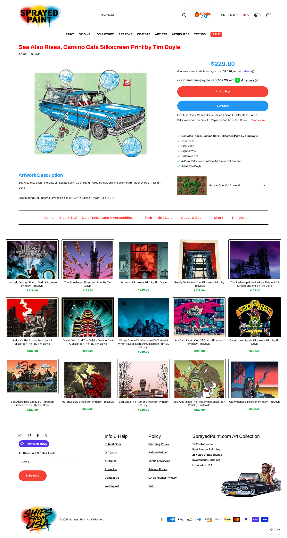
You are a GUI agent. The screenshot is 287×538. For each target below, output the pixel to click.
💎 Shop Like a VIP (257, 285)
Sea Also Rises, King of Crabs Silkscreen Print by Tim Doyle (199, 342)
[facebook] (38, 435)
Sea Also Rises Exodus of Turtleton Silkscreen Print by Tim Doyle (32, 403)
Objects (143, 34)
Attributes (180, 34)
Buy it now (223, 105)
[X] (46, 435)
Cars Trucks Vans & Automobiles (108, 217)
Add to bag (223, 91)
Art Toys (125, 34)
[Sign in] (257, 15)
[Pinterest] (29, 435)
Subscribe (33, 475)
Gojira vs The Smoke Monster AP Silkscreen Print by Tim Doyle (32, 342)
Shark (219, 217)
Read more (258, 120)
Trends (200, 34)
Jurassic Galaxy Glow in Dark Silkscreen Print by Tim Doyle (32, 284)
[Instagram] (20, 435)
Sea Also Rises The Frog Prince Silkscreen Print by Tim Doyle (199, 403)
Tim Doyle (34, 54)
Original (85, 34)
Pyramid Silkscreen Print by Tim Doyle (143, 282)
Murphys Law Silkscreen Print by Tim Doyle (88, 401)
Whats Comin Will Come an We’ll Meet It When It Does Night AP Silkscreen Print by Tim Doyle (143, 344)
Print (69, 34)
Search (184, 15)
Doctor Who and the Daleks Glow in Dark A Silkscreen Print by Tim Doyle (88, 342)
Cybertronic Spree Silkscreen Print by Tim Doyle (254, 342)
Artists (161, 34)
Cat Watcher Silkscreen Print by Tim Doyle (254, 401)
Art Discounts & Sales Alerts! (37, 453)
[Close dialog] (282, 229)
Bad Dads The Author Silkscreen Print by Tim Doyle (143, 403)
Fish (149, 217)
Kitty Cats (165, 217)
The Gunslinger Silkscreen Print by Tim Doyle (87, 284)
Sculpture (105, 34)
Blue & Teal (68, 217)
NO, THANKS (258, 296)
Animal (49, 217)
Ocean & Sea (191, 217)
